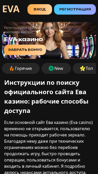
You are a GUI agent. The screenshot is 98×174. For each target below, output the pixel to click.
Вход (40, 9)
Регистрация (75, 9)
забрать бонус (25, 50)
